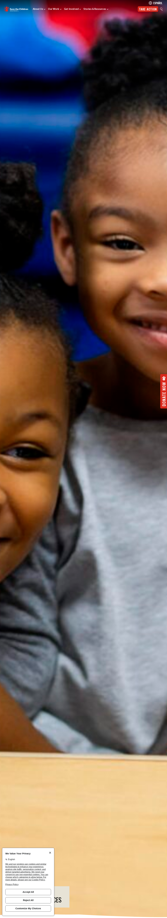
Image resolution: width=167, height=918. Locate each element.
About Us (38, 8)
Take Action (148, 9)
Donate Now (164, 394)
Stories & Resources (95, 8)
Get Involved (71, 8)
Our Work (53, 8)
